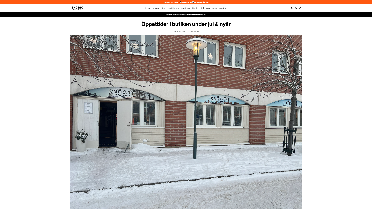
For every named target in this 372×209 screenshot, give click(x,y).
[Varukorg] (300, 8)
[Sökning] (292, 8)
